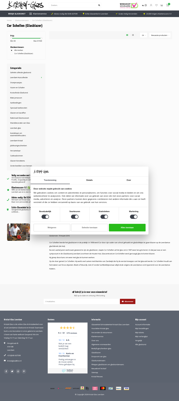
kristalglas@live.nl (14, 361)
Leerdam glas (15, 128)
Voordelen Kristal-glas (100, 328)
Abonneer (128, 301)
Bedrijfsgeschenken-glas (101, 348)
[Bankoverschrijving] (52, 388)
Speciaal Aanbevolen (18, 108)
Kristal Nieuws (97, 376)
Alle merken (18, 50)
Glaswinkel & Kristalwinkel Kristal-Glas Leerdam (110, 324)
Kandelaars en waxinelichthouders (18, 134)
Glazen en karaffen (18, 113)
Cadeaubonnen (16, 155)
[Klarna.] (95, 388)
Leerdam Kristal (16, 140)
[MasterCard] (103, 388)
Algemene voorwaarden (101, 344)
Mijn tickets (139, 332)
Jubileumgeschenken (18, 145)
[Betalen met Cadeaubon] (87, 388)
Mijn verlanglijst (141, 336)
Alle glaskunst (140, 344)
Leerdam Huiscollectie (19, 77)
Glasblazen (96, 352)
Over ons (95, 340)
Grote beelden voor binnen (21, 166)
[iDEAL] (82, 390)
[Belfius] (60, 388)
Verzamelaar (15, 150)
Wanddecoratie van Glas (20, 123)
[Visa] (126, 388)
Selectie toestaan (89, 228)
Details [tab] (89, 180)
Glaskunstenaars (98, 360)
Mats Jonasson (16, 98)
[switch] (74, 217)
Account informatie (142, 324)
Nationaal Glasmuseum (19, 118)
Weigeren (52, 228)
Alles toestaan (127, 228)
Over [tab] (129, 180)
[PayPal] (118, 388)
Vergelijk (138, 340)
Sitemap (94, 372)
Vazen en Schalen (17, 87)
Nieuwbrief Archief (98, 368)
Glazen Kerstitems (17, 161)
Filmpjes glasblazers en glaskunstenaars (107, 364)
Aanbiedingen (15, 103)
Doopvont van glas (98, 356)
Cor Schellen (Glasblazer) (23, 53)
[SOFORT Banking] (68, 388)
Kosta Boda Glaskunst (19, 92)
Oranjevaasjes (16, 82)
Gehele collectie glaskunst (20, 72)
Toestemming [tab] (50, 180)
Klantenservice (40, 13)
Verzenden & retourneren (101, 332)
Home (9, 20)
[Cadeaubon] (76, 388)
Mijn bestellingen (142, 328)
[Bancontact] (110, 388)
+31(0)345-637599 (14, 355)
